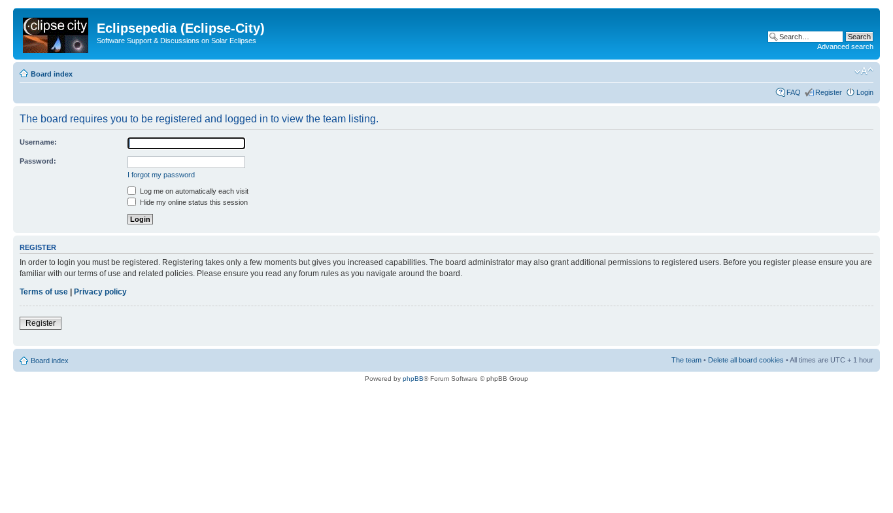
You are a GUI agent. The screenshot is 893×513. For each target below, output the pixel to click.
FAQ (793, 92)
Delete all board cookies (746, 360)
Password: (38, 161)
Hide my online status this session (193, 202)
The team (686, 360)
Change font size (863, 71)
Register (828, 92)
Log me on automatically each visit (193, 191)
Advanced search (845, 46)
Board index (52, 74)
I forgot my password (161, 175)
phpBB (413, 378)
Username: (38, 142)
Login (864, 92)
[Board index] (56, 32)
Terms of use (44, 291)
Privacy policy (100, 291)
